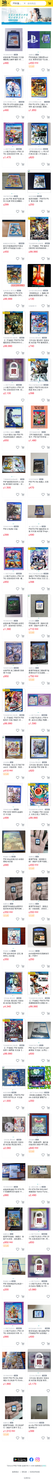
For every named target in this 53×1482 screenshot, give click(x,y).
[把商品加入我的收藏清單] (17, 70)
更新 (44, 1465)
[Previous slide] (29, 39)
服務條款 (15, 1472)
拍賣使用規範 (35, 1472)
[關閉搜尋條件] (25, 3)
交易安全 (27, 1478)
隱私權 (24, 1472)
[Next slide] (49, 39)
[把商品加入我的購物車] (22, 70)
